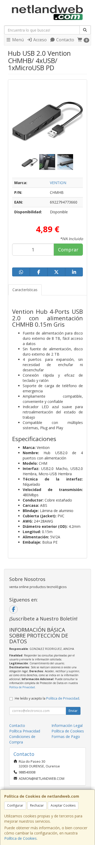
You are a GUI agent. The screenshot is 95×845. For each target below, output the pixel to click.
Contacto (64, 40)
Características (24, 289)
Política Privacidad (24, 730)
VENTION (58, 182)
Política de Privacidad (22, 687)
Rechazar (37, 805)
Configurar (15, 805)
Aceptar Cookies (63, 805)
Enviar (73, 711)
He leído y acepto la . (47, 698)
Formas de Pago (65, 736)
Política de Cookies (20, 838)
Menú (17, 40)
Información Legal (67, 725)
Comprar (68, 249)
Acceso (39, 40)
